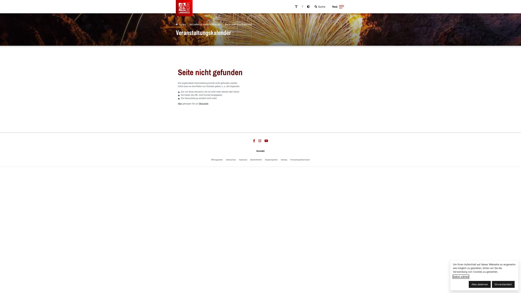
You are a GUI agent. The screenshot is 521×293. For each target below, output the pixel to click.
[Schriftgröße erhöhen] (296, 7)
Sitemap (284, 160)
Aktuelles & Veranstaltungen (205, 24)
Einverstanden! (503, 284)
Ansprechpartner (271, 160)
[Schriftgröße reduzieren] (302, 7)
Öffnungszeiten (217, 160)
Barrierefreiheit (256, 160)
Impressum (243, 160)
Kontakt (260, 151)
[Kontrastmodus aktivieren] (308, 7)
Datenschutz (231, 160)
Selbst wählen (461, 276)
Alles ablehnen (479, 284)
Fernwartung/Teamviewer (300, 160)
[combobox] (320, 7)
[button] (341, 6)
